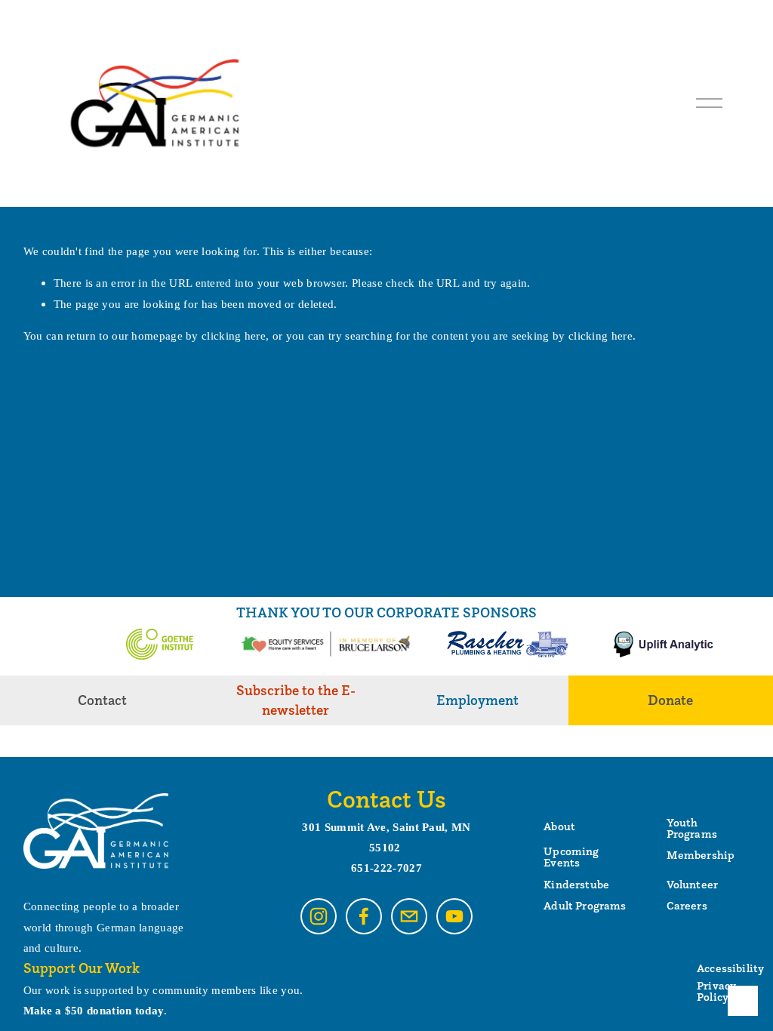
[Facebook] (364, 916)
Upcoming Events (571, 856)
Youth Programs (692, 828)
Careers (687, 905)
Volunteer (692, 884)
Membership (701, 854)
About (559, 826)
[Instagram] (318, 916)
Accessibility (730, 968)
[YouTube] (454, 916)
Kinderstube (576, 884)
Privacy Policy (716, 991)
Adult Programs (585, 905)
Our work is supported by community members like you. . (163, 1000)
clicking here (234, 335)
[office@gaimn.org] (409, 916)
